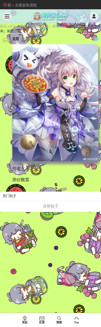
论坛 (13, 26)
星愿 (15, 39)
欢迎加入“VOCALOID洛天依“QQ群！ (37, 5)
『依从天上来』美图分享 (47, 26)
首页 (3, 26)
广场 (22, 26)
